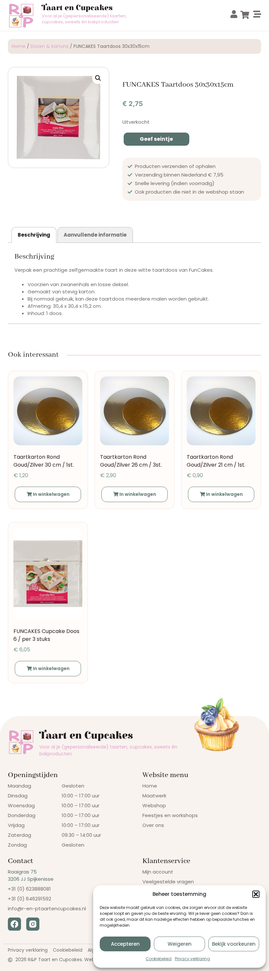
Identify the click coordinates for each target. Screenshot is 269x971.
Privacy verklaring (192, 958)
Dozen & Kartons (50, 46)
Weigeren (180, 943)
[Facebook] (14, 924)
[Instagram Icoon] (32, 924)
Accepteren (125, 943)
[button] (256, 894)
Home (19, 46)
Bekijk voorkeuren (234, 943)
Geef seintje (156, 139)
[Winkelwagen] (244, 15)
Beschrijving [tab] (34, 234)
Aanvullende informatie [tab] (95, 234)
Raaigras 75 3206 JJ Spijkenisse (30, 875)
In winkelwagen (51, 494)
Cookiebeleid (159, 958)
